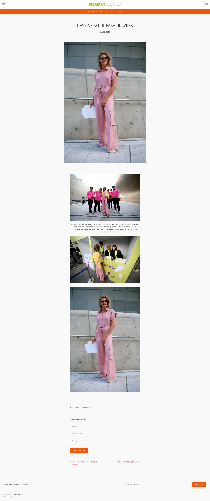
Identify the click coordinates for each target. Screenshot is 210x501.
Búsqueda (8, 485)
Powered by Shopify (10, 497)
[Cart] (206, 4)
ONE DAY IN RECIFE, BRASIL (127, 462)
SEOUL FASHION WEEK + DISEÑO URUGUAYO (83, 463)
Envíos (25, 485)
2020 (77, 408)
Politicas (17, 485)
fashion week (86, 408)
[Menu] (3, 4)
